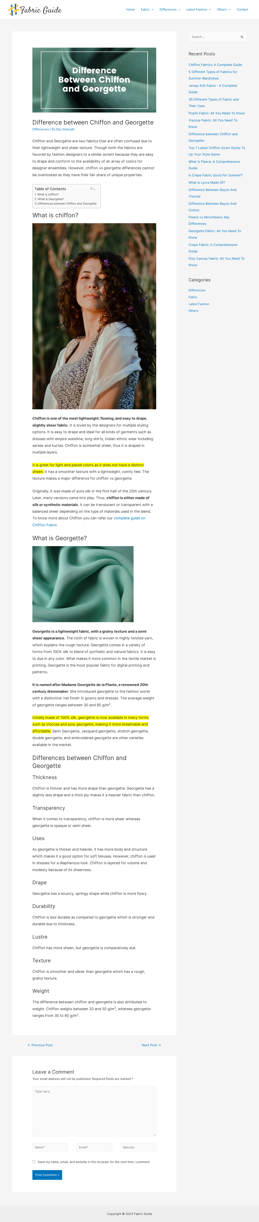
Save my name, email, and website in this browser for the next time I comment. (94, 1162)
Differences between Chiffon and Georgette (67, 203)
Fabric (145, 9)
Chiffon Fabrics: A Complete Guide (215, 65)
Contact (242, 9)
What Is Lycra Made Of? (207, 182)
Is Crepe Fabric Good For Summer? (215, 175)
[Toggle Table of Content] (92, 189)
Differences (168, 9)
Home (130, 9)
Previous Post (40, 1045)
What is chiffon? (48, 194)
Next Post (151, 1045)
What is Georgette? (51, 199)
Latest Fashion (196, 9)
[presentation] (152, 9)
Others (222, 9)
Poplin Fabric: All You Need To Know (217, 113)
